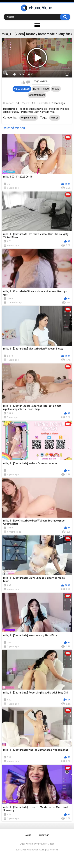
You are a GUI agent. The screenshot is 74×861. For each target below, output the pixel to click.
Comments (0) (37, 95)
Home (27, 835)
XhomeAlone (33, 849)
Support (44, 835)
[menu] (37, 25)
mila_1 (54, 118)
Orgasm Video (28, 118)
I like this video (23, 82)
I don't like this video (28, 82)
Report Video (41, 89)
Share (55, 89)
